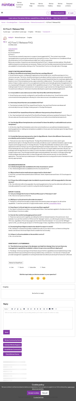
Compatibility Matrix (54, 203)
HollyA (10, 37)
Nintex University (40, 5)
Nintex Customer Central (19, 4)
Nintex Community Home (13, 340)
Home (3, 22)
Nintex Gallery (50, 5)
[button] (2, 13)
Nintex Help (32, 5)
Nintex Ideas (59, 5)
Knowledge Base (12, 22)
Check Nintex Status (12, 354)
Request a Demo (68, 5)
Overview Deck (12, 48)
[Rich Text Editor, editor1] (38, 320)
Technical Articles (24, 22)
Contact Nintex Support (13, 345)
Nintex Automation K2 (38, 22)
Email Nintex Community (13, 349)
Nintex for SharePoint (15, 263)
